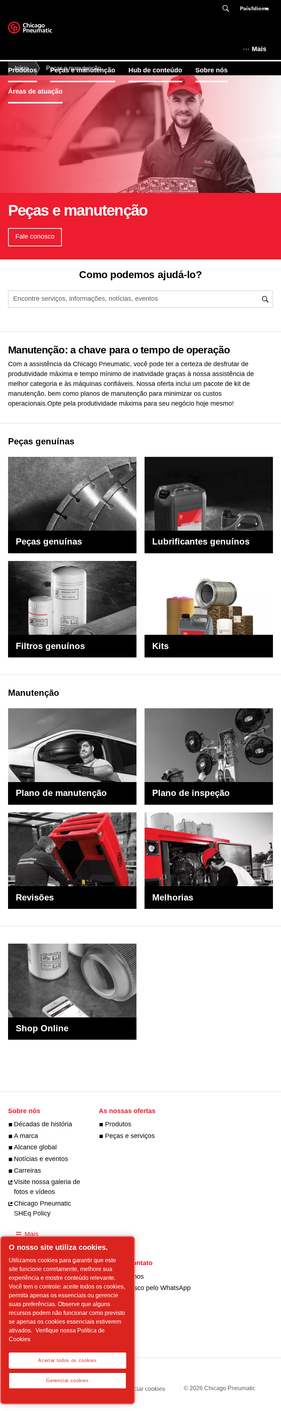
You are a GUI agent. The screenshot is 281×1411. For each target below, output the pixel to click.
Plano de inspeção (191, 793)
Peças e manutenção (82, 70)
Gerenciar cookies (141, 1389)
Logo (39, 30)
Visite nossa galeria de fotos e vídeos (47, 1186)
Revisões (35, 897)
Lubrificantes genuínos (201, 541)
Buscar (225, 9)
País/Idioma (254, 8)
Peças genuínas (49, 541)
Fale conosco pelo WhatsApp (147, 1287)
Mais (259, 49)
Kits (160, 646)
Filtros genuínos (50, 646)
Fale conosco (35, 236)
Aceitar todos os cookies (67, 1360)
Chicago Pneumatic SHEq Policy (42, 1208)
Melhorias (172, 897)
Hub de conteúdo (155, 70)
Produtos (22, 70)
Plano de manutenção (61, 793)
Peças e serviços (129, 1135)
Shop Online (42, 1028)
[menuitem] (29, 70)
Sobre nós (211, 70)
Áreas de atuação (35, 91)
